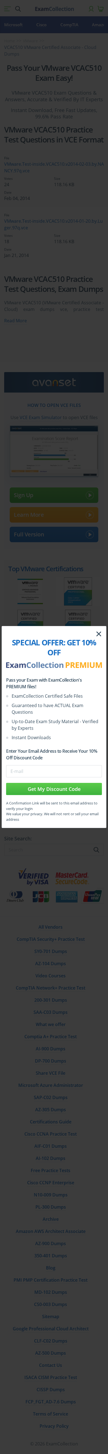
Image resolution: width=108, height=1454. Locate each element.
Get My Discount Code (54, 789)
